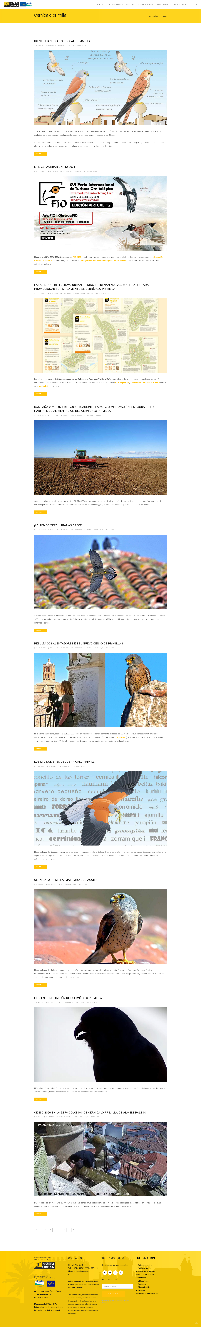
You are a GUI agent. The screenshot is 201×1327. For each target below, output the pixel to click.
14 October (40, 766)
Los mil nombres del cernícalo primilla (65, 761)
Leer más (40, 153)
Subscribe (113, 1294)
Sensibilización (79, 293)
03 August (39, 1002)
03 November (40, 648)
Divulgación (65, 45)
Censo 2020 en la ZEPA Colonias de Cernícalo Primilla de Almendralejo (90, 1112)
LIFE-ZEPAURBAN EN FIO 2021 (54, 166)
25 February (40, 171)
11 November (40, 530)
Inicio (148, 16)
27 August (39, 884)
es (195, 4)
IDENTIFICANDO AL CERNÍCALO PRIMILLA (62, 41)
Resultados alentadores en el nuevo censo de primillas (78, 643)
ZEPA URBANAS (115, 4)
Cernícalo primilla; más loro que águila (66, 879)
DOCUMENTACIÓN (145, 4)
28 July (38, 1117)
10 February (40, 293)
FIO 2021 (77, 257)
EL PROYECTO (99, 4)
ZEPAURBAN (51, 45)
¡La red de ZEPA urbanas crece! (58, 525)
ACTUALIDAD (179, 4)
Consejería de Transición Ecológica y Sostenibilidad (103, 260)
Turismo (77, 171)
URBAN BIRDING (163, 4)
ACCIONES (130, 4)
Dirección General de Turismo (146, 382)
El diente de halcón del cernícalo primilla (68, 998)
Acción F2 (121, 737)
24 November (40, 415)
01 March (39, 45)
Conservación (68, 171)
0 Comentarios (80, 45)
